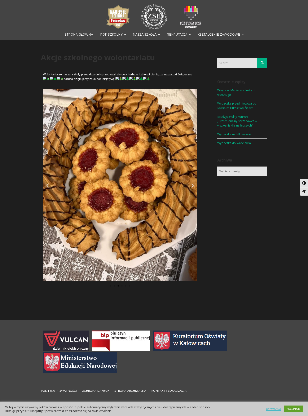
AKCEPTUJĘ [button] (293, 409)
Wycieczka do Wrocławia (234, 143)
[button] (47, 185)
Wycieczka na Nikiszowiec (234, 134)
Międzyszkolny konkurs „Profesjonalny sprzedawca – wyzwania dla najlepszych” (237, 121)
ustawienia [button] (273, 409)
